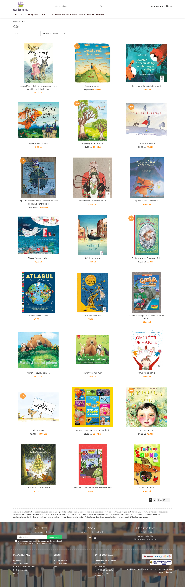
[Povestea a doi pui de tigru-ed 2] (146, 63)
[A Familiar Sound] (146, 464)
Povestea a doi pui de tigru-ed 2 (146, 86)
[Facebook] (90, 537)
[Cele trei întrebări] (146, 120)
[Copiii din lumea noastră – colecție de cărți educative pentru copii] (38, 177)
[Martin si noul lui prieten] (38, 350)
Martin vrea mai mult (92, 373)
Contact (16, 573)
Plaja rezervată (38, 430)
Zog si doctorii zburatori (38, 143)
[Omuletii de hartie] (146, 350)
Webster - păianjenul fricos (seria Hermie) (92, 487)
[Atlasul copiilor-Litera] (38, 292)
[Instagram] (95, 537)
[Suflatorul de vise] (92, 235)
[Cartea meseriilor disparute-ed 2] (92, 177)
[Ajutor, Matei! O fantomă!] (146, 177)
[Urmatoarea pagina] (168, 500)
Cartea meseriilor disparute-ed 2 (92, 200)
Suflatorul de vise (92, 258)
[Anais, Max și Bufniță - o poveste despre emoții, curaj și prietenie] (38, 63)
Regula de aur (146, 430)
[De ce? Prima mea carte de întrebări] (92, 407)
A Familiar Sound (146, 487)
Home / (16, 21)
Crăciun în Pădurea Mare (38, 487)
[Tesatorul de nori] (92, 63)
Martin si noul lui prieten (38, 373)
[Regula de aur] (146, 407)
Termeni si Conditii (20, 563)
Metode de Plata (60, 560)
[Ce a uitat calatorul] (92, 292)
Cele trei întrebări (147, 143)
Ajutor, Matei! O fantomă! (146, 200)
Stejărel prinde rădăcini (92, 143)
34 (164, 500)
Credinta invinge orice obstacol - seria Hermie (146, 317)
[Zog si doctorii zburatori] (38, 120)
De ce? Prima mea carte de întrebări (92, 430)
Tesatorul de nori (92, 86)
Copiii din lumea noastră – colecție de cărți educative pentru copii (38, 202)
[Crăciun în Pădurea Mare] (38, 464)
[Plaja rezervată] (38, 407)
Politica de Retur (60, 563)
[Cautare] (101, 6)
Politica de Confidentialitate (43, 543)
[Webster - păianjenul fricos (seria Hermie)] (92, 464)
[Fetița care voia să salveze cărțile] (146, 235)
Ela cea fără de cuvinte (38, 258)
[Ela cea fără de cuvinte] (38, 235)
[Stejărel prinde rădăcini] (92, 120)
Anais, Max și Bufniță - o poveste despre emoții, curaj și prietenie (38, 87)
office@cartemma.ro (147, 539)
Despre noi (17, 560)
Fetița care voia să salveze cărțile (147, 258)
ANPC (56, 567)
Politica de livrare (20, 570)
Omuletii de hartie (146, 373)
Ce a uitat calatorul (92, 315)
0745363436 (146, 535)
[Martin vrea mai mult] (92, 349)
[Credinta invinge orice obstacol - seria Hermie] (146, 292)
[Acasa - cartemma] (30, 6)
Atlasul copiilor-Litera (38, 315)
